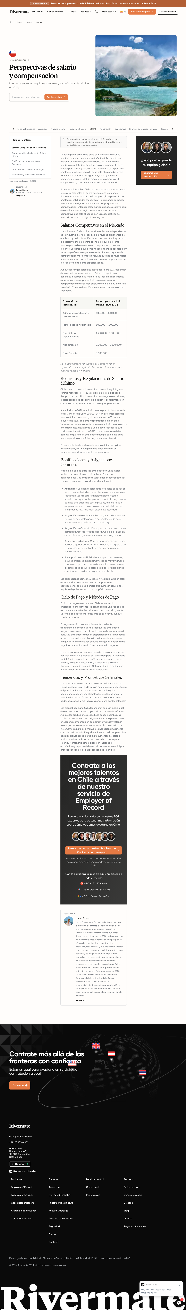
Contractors (120, 129)
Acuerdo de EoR (121, 1258)
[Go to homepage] (10, 22)
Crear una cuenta (168, 11)
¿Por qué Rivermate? (59, 1195)
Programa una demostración (150, 175)
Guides (19, 22)
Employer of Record (21, 1187)
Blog (126, 1210)
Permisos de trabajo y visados (143, 129)
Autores (128, 1218)
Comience (18, 1085)
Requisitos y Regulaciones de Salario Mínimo (29, 154)
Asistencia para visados (23, 1210)
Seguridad (54, 1226)
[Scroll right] (172, 129)
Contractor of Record (22, 1202)
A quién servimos (55, 11)
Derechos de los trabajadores (21, 129)
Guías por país (131, 1187)
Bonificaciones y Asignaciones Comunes (26, 162)
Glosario (128, 1202)
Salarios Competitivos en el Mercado (29, 148)
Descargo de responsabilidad (25, 1258)
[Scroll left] (13, 129)
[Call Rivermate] (96, 11)
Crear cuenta (93, 1187)
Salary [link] (39, 22)
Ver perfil (21, 195)
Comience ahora (54, 97)
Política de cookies (101, 1258)
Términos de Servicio (54, 1258)
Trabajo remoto (58, 129)
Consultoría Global (21, 1218)
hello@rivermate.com (20, 1136)
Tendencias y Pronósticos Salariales (28, 174)
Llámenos (19, 1164)
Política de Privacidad (78, 1258)
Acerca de (54, 1187)
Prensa (52, 1234)
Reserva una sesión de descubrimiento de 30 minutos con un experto (92, 850)
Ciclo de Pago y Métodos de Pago (27, 169)
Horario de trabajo (77, 129)
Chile (29, 22)
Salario (93, 129)
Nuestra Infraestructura (61, 1202)
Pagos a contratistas (22, 1195)
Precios (73, 11)
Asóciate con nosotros (61, 1218)
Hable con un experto (140, 11)
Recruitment (166, 129)
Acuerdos (42, 129)
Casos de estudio (133, 1195)
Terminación (105, 129)
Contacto (54, 1242)
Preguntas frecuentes (135, 1226)
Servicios (36, 11)
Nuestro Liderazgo (58, 1210)
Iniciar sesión (108, 11)
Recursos (85, 11)
